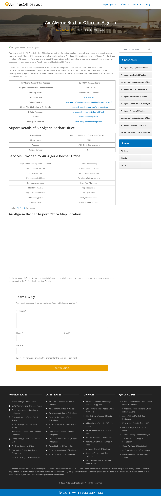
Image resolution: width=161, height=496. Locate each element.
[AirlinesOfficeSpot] (23, 4)
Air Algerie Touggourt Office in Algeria (133, 126)
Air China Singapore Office (23, 446)
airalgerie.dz (89, 97)
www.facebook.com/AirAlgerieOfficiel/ (88, 112)
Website (19, 345)
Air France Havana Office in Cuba (136, 450)
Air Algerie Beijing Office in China (134, 68)
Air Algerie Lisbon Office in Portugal (135, 104)
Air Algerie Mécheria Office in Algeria (133, 76)
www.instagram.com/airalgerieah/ (89, 122)
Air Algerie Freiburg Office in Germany (132, 112)
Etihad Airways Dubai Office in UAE (63, 450)
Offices (123, 4)
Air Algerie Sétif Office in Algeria (134, 89)
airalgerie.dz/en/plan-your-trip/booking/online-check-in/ (89, 102)
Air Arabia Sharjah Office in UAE (98, 449)
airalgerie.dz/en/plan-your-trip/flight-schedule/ (89, 107)
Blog (148, 4)
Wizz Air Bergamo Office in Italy (99, 437)
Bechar (124, 165)
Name (19, 333)
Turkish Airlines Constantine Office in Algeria (135, 83)
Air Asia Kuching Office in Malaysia (26, 457)
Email (67, 333)
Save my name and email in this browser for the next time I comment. (47, 358)
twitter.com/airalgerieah (88, 117)
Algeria (124, 158)
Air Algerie (21, 208)
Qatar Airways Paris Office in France (27, 406)
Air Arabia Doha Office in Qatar (61, 446)
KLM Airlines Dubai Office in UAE (135, 423)
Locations (138, 4)
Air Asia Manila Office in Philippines (63, 409)
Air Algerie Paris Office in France (134, 96)
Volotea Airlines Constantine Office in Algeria (135, 119)
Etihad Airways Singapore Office (62, 454)
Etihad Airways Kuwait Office (24, 402)
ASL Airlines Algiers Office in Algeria (135, 132)
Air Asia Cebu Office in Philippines (62, 413)
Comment (21, 311)
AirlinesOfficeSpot (61, 30)
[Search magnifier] (149, 49)
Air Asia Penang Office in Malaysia (136, 435)
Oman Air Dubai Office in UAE (134, 446)
